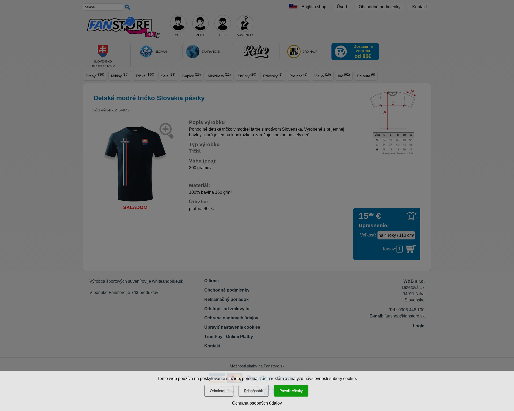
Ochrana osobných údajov (257, 403)
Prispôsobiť (253, 391)
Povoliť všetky (291, 391)
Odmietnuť (219, 391)
